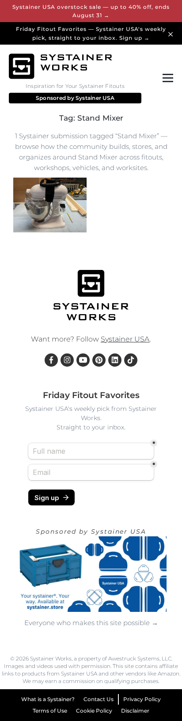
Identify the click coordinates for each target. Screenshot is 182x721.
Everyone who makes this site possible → (91, 623)
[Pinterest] (99, 360)
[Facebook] (51, 360)
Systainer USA (95, 98)
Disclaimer (135, 710)
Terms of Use (50, 710)
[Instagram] (67, 360)
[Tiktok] (130, 360)
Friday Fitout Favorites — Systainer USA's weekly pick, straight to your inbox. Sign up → (91, 33)
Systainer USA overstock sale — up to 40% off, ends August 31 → (91, 11)
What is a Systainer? (48, 699)
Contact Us (98, 699)
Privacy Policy (142, 699)
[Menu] (166, 78)
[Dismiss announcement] (171, 33)
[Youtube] (83, 360)
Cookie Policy (94, 710)
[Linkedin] (114, 360)
